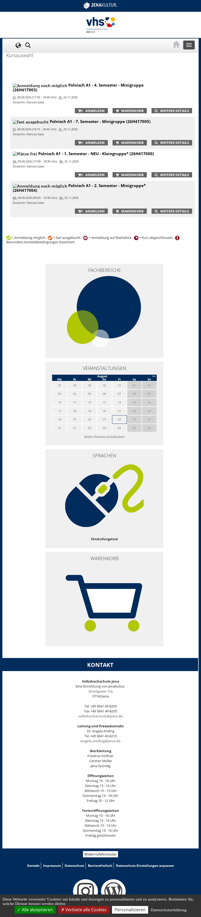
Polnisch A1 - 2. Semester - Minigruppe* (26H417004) (79, 188)
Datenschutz (74, 865)
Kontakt (33, 865)
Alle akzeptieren (37, 910)
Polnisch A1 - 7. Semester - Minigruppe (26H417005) (100, 121)
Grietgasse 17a (100, 691)
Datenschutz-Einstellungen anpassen (145, 865)
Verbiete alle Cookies (85, 910)
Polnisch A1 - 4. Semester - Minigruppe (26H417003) (78, 87)
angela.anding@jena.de (100, 741)
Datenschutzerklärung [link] (169, 910)
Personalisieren (130, 910)
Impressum (52, 865)
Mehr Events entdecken (104, 436)
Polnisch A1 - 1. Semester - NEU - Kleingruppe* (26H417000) (96, 153)
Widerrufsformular (100, 854)
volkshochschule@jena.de (100, 716)
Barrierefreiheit (100, 865)
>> (153, 376)
